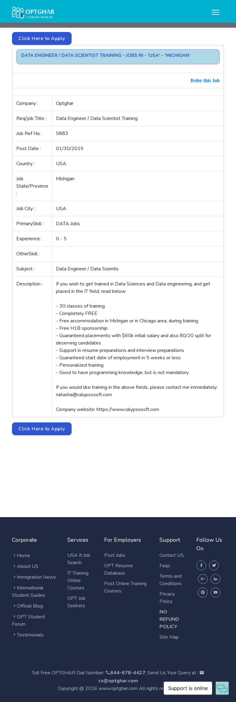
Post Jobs (114, 555)
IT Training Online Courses (77, 580)
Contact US (171, 555)
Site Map (169, 637)
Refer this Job (205, 80)
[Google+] (203, 579)
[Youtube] (215, 592)
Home (23, 555)
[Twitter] (214, 565)
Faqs (164, 565)
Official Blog (30, 606)
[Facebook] (201, 565)
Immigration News (36, 577)
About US (27, 566)
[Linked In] (215, 579)
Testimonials (30, 635)
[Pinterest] (203, 592)
